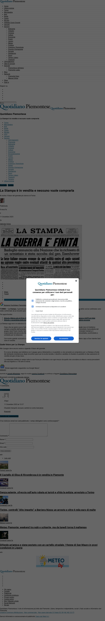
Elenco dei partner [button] (48, 323)
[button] (52, 311)
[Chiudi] (76, 281)
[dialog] (52, 310)
